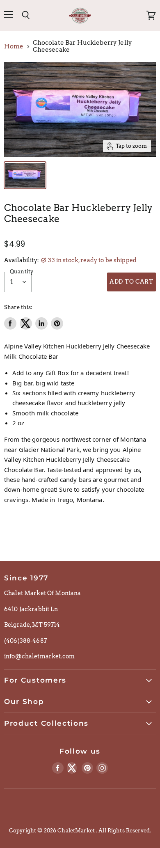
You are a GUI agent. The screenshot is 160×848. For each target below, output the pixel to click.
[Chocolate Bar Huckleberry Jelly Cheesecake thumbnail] (25, 175)
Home (14, 46)
